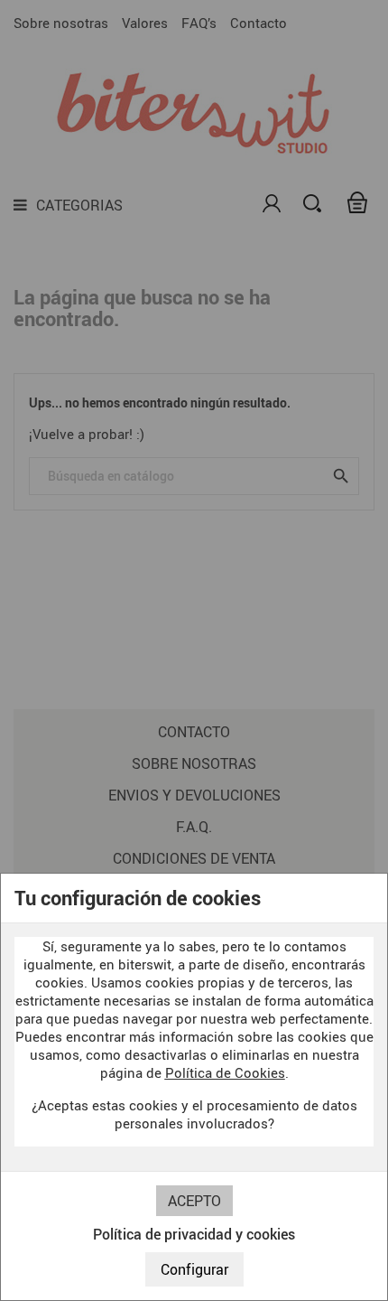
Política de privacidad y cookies (194, 1234)
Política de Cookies (225, 1072)
